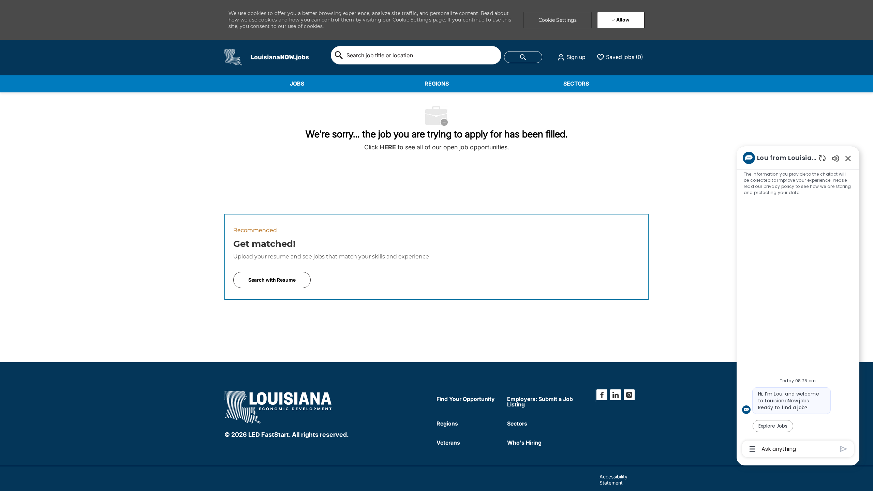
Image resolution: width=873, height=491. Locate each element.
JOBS (297, 83)
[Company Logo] (233, 57)
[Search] (523, 57)
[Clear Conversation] (822, 158)
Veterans (448, 442)
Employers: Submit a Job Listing (540, 402)
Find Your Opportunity (465, 399)
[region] (798, 303)
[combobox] (416, 55)
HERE (388, 147)
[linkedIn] (615, 394)
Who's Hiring (524, 442)
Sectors (517, 423)
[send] (843, 449)
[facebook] (601, 394)
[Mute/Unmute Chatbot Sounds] (835, 158)
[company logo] (278, 406)
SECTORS (576, 83)
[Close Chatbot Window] (848, 158)
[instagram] (629, 394)
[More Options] (752, 449)
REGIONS (437, 83)
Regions (447, 423)
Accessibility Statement (613, 480)
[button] (571, 57)
